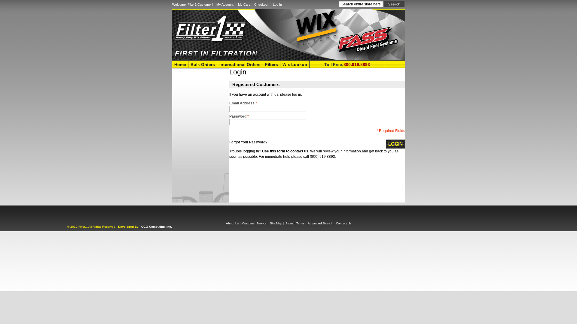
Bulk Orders (203, 64)
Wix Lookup (294, 64)
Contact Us (343, 223)
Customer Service (254, 223)
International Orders (240, 64)
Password (239, 116)
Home (180, 64)
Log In (277, 4)
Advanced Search (320, 223)
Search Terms (294, 223)
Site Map (276, 223)
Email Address (243, 103)
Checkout (261, 4)
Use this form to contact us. (285, 151)
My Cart (244, 4)
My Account (225, 4)
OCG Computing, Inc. (156, 226)
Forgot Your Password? (248, 142)
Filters (271, 64)
